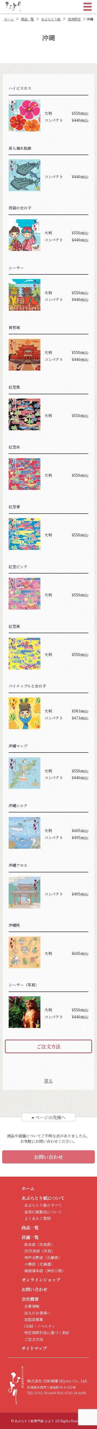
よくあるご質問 (37, 1218)
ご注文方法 (48, 1046)
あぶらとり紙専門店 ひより (34, 1421)
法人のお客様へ (37, 1313)
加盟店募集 (33, 1319)
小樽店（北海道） (39, 1264)
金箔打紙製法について (43, 1212)
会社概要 (30, 1299)
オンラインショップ (41, 1280)
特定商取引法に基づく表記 (47, 1332)
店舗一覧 (30, 1237)
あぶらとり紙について (43, 1198)
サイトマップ (34, 1348)
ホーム (28, 1188)
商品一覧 (27, 19)
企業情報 (31, 1306)
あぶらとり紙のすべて (43, 1205)
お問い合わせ (48, 1156)
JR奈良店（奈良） (39, 1250)
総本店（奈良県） (39, 1244)
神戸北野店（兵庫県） (43, 1257)
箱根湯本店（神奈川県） (45, 1270)
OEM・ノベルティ (39, 1326)
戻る (48, 1081)
